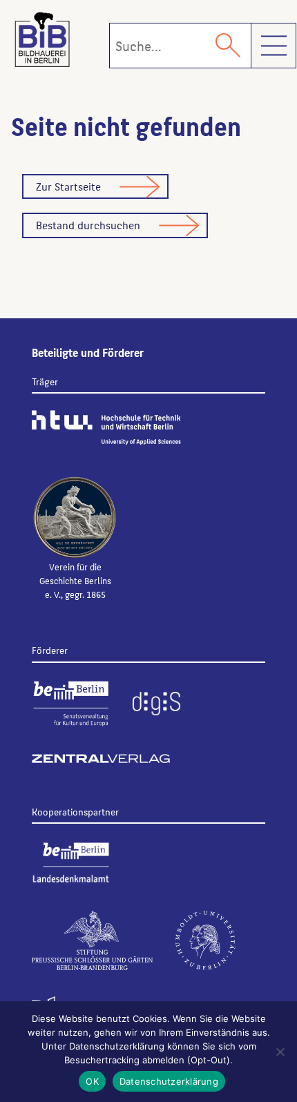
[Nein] (280, 1051)
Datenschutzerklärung (168, 1081)
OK (92, 1081)
